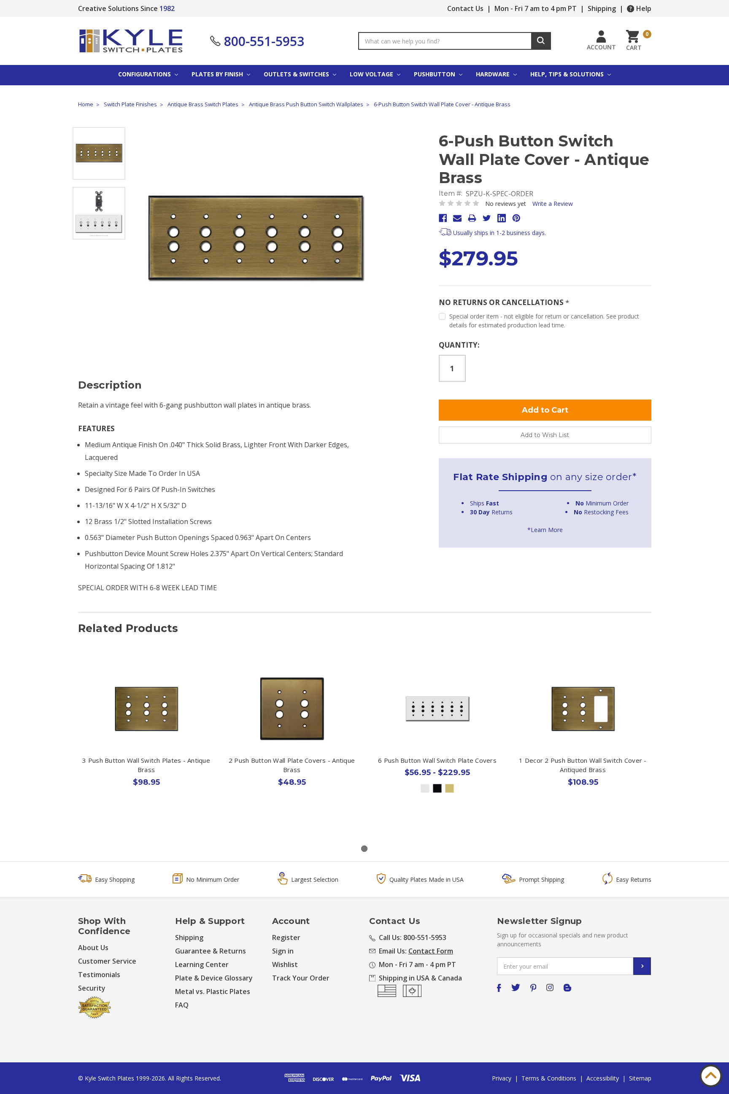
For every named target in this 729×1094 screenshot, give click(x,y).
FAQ (182, 1005)
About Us (93, 947)
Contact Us (465, 8)
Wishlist (285, 964)
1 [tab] (364, 848)
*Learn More (545, 530)
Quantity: (459, 345)
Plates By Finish (218, 74)
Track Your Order (300, 978)
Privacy (501, 1078)
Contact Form (430, 951)
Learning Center (202, 964)
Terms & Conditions (548, 1078)
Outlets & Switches (297, 74)
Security (91, 988)
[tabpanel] (146, 742)
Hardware (493, 74)
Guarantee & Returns (210, 951)
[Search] (541, 41)
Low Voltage (372, 74)
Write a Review (552, 204)
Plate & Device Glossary (214, 978)
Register (286, 937)
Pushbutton (435, 74)
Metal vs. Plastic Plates (212, 991)
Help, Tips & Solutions (567, 74)
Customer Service (107, 961)
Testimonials (99, 974)
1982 (167, 8)
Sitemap (640, 1078)
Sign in (283, 951)
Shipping (602, 8)
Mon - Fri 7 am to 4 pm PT (535, 8)
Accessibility (602, 1078)
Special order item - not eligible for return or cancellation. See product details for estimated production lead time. (544, 320)
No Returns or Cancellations (504, 302)
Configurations (145, 74)
